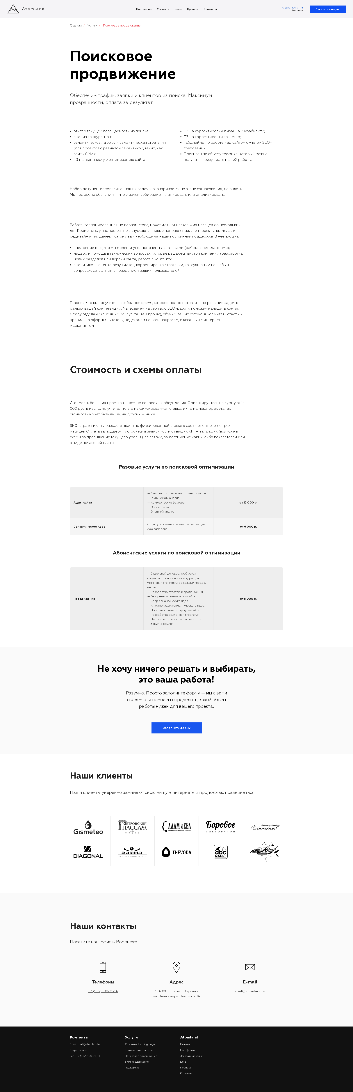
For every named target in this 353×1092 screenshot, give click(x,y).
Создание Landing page (140, 1044)
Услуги (162, 9)
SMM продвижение (137, 1061)
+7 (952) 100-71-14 (292, 7)
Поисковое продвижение (141, 1056)
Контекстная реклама (139, 1050)
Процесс (192, 9)
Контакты (210, 9)
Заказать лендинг (328, 9)
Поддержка (132, 1067)
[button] (176, 727)
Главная (76, 25)
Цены (178, 9)
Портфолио (143, 9)
